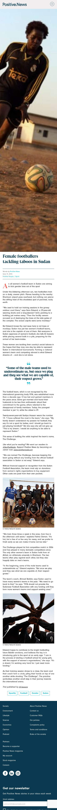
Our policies (35, 720)
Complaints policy (37, 725)
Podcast (6, 734)
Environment (8, 711)
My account (7, 755)
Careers (6, 765)
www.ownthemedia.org (23, 450)
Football (23, 693)
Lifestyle (6, 715)
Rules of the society (38, 734)
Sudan (45, 693)
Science (6, 720)
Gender (35, 693)
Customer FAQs (36, 715)
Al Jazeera (23, 687)
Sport (17, 276)
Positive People (8, 276)
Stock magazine (9, 760)
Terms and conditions (38, 729)
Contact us (34, 711)
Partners (6, 741)
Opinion (6, 729)
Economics (7, 725)
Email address (8, 799)
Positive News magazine (13, 751)
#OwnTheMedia (9, 447)
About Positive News (38, 706)
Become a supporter (11, 746)
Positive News (15, 271)
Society (6, 706)
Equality (12, 693)
